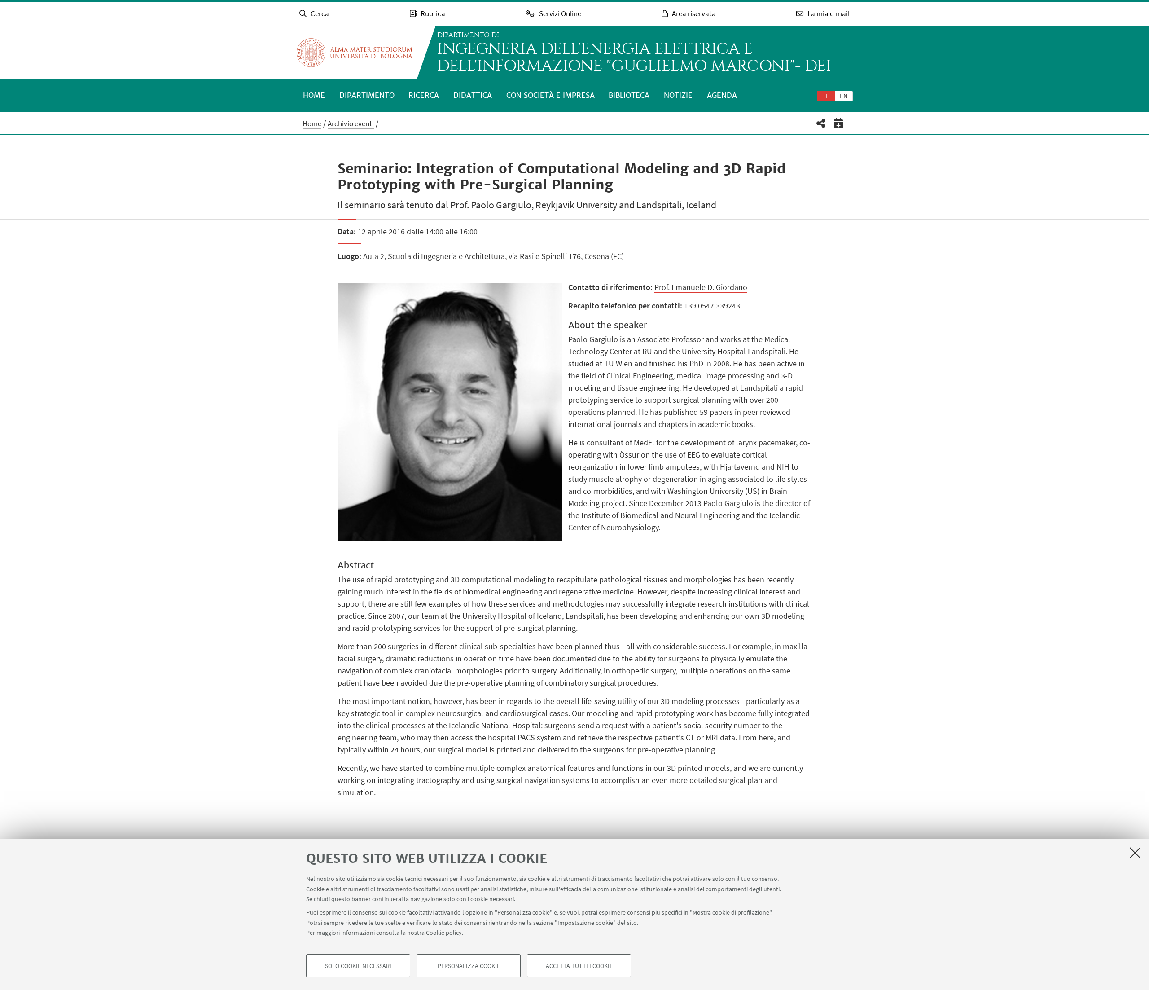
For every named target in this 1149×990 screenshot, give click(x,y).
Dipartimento (367, 95)
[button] (821, 123)
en (844, 96)
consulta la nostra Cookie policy (419, 932)
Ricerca (423, 95)
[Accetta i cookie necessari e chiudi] (1135, 852)
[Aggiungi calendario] (838, 123)
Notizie (678, 95)
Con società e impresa (550, 95)
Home (314, 95)
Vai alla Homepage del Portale (354, 52)
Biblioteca (629, 95)
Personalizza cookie (469, 966)
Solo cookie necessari (358, 966)
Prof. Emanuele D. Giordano (700, 287)
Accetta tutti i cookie (579, 966)
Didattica (472, 95)
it (826, 96)
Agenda (722, 95)
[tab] (826, 95)
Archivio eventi (351, 123)
